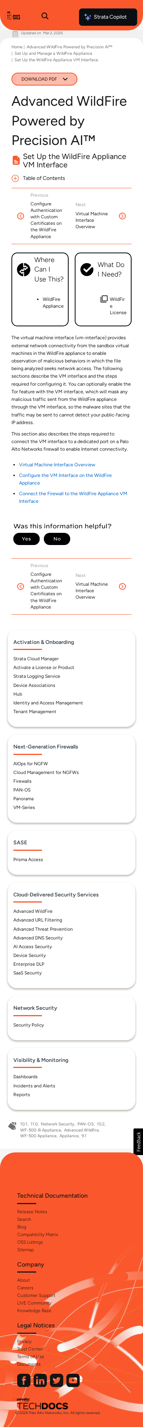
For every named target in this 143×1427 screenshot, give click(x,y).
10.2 (100, 1124)
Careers (25, 1287)
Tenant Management (34, 711)
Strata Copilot (110, 17)
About (23, 1280)
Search (24, 1219)
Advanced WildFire (33, 911)
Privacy (24, 1341)
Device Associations (34, 685)
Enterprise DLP (28, 964)
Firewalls (22, 781)
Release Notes (32, 1211)
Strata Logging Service (36, 676)
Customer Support (36, 1295)
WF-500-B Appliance (40, 1130)
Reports (21, 1094)
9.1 (84, 1135)
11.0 (34, 1124)
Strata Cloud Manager (36, 658)
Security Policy (28, 1025)
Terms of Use (30, 1356)
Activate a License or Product (43, 667)
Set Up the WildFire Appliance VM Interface (56, 59)
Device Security (29, 955)
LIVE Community (34, 1303)
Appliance (69, 1135)
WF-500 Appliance (38, 1135)
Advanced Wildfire (81, 1130)
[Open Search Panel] (45, 17)
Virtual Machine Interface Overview (57, 464)
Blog (21, 1227)
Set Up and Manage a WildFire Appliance (53, 53)
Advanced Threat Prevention (43, 929)
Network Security (57, 1124)
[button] (138, 1141)
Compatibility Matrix (37, 1234)
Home (16, 46)
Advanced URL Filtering (37, 920)
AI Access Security (32, 946)
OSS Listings (30, 1242)
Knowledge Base (34, 1310)
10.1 (23, 1124)
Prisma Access (28, 859)
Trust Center (30, 1349)
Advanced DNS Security (38, 938)
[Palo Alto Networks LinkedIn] (41, 1385)
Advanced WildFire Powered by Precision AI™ (69, 46)
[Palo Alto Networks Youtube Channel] (73, 1385)
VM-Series (24, 807)
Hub (17, 694)
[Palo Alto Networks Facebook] (24, 1385)
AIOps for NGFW (30, 763)
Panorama (23, 798)
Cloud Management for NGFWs (46, 772)
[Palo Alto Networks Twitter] (57, 1385)
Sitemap (25, 1249)
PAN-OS (22, 790)
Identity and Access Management (48, 703)
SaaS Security (27, 973)
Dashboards (25, 1076)
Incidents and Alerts (34, 1086)
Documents (29, 1364)
